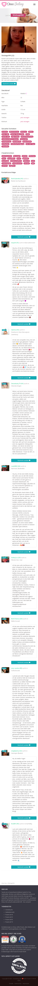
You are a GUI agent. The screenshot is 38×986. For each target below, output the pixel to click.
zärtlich (4, 166)
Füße (27, 134)
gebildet (25, 158)
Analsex (4, 132)
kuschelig (5, 161)
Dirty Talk (5, 134)
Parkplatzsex (6, 141)
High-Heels (15, 137)
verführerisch (17, 163)
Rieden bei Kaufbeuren (18, 181)
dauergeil (17, 156)
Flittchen (32, 156)
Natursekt (23, 139)
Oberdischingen (16, 386)
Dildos (31, 132)
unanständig (6, 163)
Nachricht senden (8, 84)
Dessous (23, 132)
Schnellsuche (9, 910)
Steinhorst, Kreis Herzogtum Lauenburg (20, 333)
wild (33, 163)
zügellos (12, 166)
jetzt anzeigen (24, 117)
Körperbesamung (27, 137)
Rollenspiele (27, 141)
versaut (26, 163)
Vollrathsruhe (15, 671)
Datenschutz (18, 983)
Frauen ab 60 (9, 919)
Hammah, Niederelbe (18, 468)
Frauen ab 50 (9, 917)
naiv (33, 161)
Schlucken (5, 144)
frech (4, 158)
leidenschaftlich (16, 161)
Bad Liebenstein (30, 243)
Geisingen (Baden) (17, 753)
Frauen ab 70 (9, 922)
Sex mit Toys (30, 144)
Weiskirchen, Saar (16, 560)
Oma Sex (4, 883)
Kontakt (11, 983)
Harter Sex (5, 137)
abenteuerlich (6, 156)
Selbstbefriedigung (17, 144)
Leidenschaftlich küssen (10, 139)
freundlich (11, 158)
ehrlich (24, 156)
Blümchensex (14, 132)
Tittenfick (5, 146)
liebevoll (26, 161)
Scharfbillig (28, 824)
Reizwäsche (17, 141)
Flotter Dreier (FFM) (17, 134)
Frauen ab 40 (9, 914)
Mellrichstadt (15, 621)
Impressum (26, 983)
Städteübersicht (9, 912)
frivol (19, 158)
